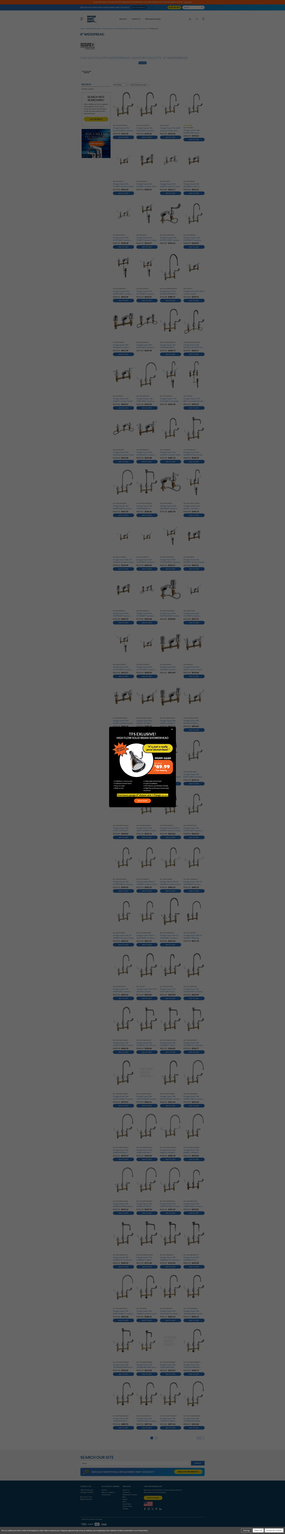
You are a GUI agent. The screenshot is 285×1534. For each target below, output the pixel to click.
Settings (246, 1530)
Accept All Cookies (274, 1530)
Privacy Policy (143, 1530)
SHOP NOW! (142, 801)
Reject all (258, 1530)
